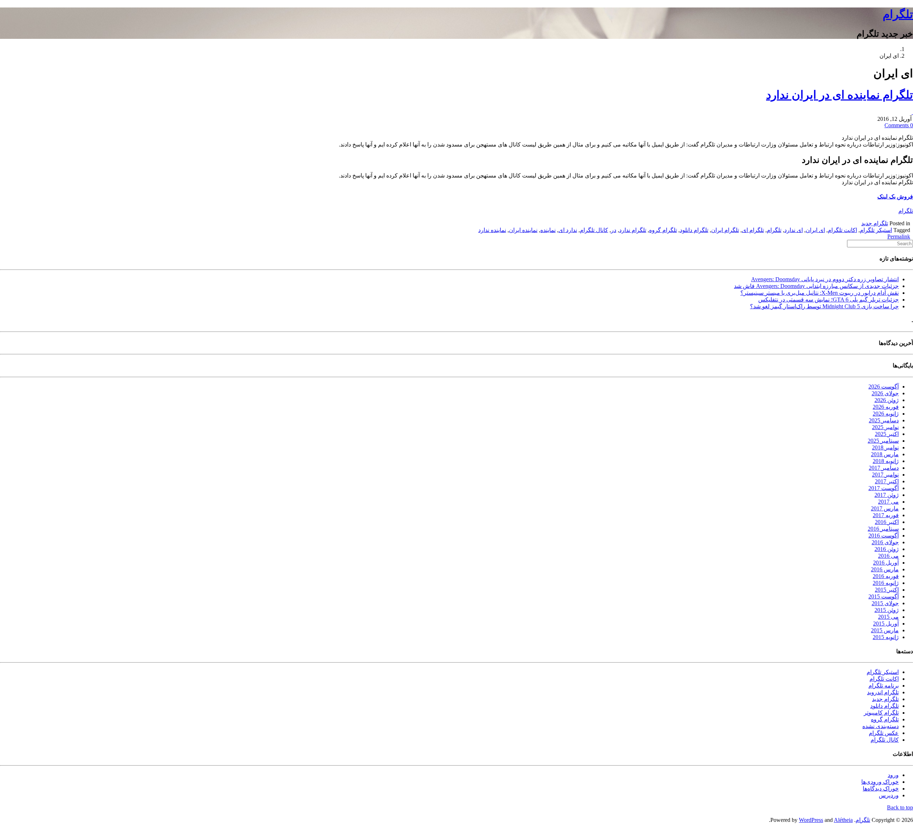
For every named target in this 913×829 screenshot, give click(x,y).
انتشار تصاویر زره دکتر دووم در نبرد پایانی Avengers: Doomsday (825, 279)
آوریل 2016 (886, 563)
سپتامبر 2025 (883, 441)
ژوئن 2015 (886, 610)
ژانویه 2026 (886, 414)
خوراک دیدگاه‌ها (881, 789)
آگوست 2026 (883, 386)
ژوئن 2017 (886, 495)
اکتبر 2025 (887, 434)
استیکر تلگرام (876, 230)
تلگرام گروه (663, 230)
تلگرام (898, 14)
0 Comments (898, 125)
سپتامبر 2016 (883, 529)
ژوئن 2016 (886, 549)
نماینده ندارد (492, 230)
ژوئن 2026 (886, 400)
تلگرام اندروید (883, 692)
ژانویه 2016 (886, 583)
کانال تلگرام (594, 230)
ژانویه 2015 (886, 637)
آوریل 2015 (886, 624)
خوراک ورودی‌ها (880, 782)
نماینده (548, 230)
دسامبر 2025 (884, 420)
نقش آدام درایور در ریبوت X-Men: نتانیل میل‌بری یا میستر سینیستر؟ (819, 293)
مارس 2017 (885, 508)
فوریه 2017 (886, 515)
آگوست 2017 (883, 488)
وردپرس (889, 795)
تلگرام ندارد (632, 230)
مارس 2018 (885, 454)
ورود (893, 775)
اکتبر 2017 (887, 481)
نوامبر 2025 (885, 427)
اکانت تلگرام (842, 230)
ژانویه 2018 (886, 461)
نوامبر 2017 (885, 475)
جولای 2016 (885, 542)
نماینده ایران (523, 230)
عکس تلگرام (884, 733)
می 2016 (888, 556)
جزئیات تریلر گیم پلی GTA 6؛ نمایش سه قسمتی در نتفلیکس (828, 300)
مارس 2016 (885, 569)
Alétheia (843, 820)
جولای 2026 (885, 393)
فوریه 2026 (886, 407)
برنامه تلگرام (883, 686)
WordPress (811, 820)
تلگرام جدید (874, 223)
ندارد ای (567, 230)
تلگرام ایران (725, 230)
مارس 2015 (885, 630)
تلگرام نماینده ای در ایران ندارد (839, 94)
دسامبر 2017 (884, 468)
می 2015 (888, 617)
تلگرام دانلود (694, 230)
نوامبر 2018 (885, 447)
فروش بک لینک (895, 197)
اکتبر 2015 (887, 590)
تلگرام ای (753, 230)
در (613, 230)
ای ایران (815, 230)
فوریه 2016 (886, 576)
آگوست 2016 (883, 535)
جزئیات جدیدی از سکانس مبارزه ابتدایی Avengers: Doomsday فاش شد (816, 286)
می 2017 (888, 502)
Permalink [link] (898, 236)
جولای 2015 (885, 603)
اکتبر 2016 (887, 522)
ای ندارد (793, 230)
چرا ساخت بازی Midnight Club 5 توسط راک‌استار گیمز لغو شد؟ (824, 306)
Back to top (900, 807)
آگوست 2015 (883, 596)
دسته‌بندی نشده (880, 726)
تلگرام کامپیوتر (881, 713)
